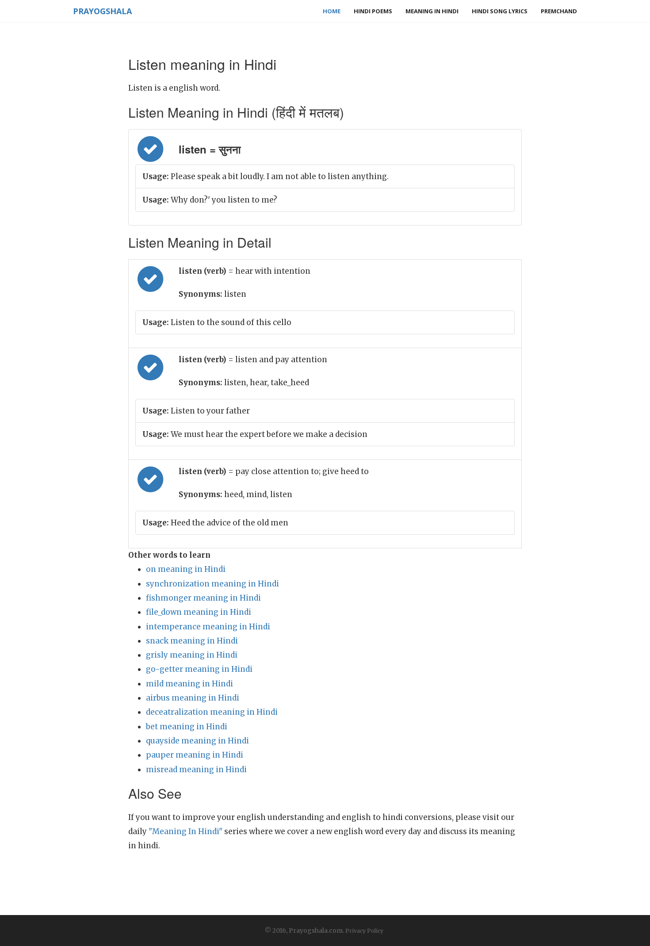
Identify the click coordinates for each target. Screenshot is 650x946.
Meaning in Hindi (432, 11)
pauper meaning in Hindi (194, 755)
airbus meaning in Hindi (192, 698)
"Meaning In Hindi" (185, 831)
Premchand (559, 11)
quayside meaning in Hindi (197, 741)
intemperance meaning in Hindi (208, 627)
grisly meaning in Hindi (191, 655)
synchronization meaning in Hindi (212, 584)
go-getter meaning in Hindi (199, 669)
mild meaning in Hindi (189, 684)
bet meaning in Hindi (186, 727)
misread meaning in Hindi (196, 769)
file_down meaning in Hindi (198, 612)
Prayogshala (102, 11)
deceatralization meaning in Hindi (212, 712)
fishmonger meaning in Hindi (203, 598)
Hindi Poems (373, 11)
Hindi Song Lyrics (500, 11)
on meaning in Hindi (186, 569)
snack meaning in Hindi (192, 641)
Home (331, 11)
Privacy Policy (364, 930)
